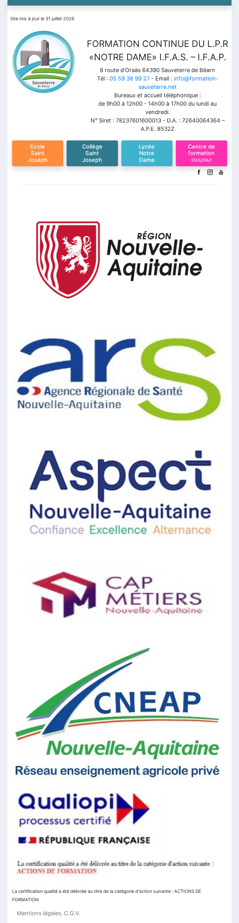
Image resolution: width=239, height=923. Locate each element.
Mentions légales (39, 913)
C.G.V (71, 913)
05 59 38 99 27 (130, 78)
